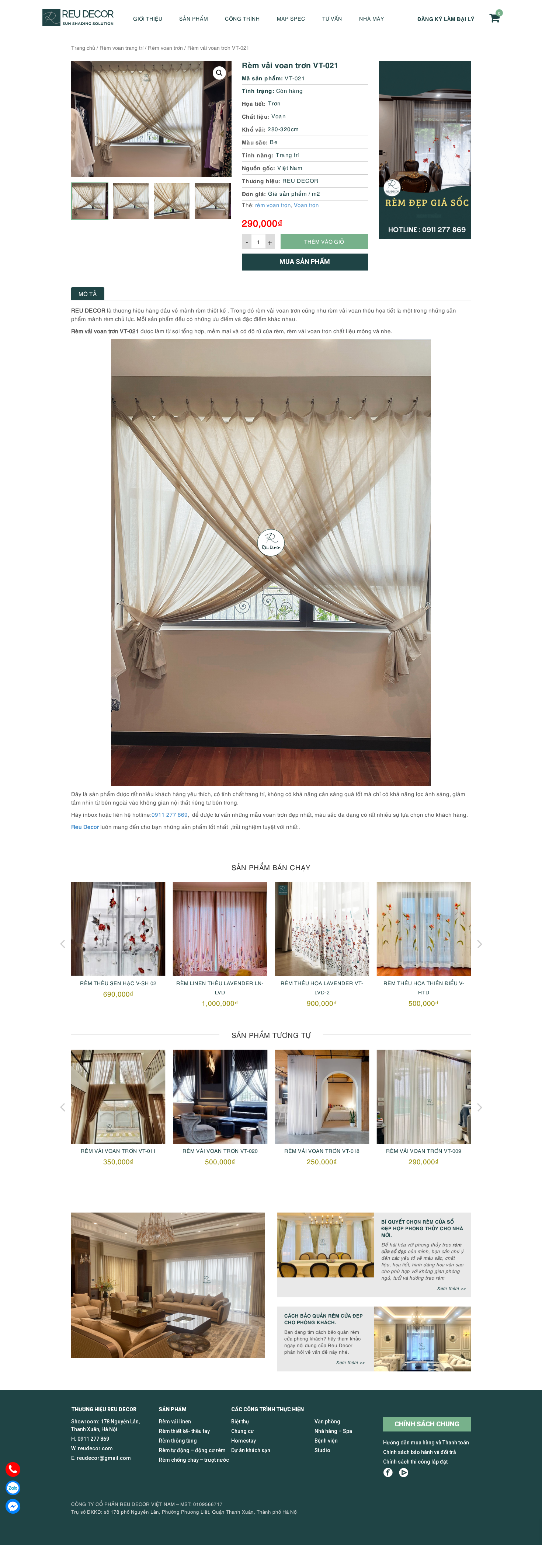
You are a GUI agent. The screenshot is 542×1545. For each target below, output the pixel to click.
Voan (278, 115)
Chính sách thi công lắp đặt (415, 1462)
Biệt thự (240, 1421)
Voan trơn (306, 204)
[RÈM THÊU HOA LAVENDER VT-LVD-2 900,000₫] (220, 929)
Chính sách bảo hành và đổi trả (419, 1452)
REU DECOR (300, 180)
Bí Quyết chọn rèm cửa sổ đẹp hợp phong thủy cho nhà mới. (422, 1228)
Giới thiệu (147, 18)
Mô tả (88, 293)
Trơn (274, 103)
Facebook (388, 1473)
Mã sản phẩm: (262, 77)
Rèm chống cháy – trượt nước (194, 1460)
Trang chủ (83, 47)
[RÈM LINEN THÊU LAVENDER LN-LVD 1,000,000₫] (118, 929)
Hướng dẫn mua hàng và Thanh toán (426, 1442)
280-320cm (283, 128)
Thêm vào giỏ (324, 241)
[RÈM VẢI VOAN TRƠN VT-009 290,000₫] (322, 1097)
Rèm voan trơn (165, 47)
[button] (219, 73)
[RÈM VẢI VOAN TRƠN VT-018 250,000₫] (220, 1097)
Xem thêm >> (451, 1288)
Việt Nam (289, 167)
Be (274, 141)
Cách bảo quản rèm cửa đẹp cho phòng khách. (323, 1318)
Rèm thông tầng (178, 1441)
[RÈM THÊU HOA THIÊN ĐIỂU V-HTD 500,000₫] (322, 929)
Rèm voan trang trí (121, 47)
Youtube (404, 1473)
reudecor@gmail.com (104, 1458)
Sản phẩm (193, 18)
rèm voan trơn (273, 204)
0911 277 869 (170, 814)
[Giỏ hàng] (494, 18)
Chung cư (242, 1431)
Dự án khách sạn (250, 1450)
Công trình (242, 18)
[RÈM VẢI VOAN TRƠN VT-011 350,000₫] (423, 1097)
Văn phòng (327, 1421)
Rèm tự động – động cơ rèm (192, 1450)
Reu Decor (85, 826)
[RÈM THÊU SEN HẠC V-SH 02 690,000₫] (423, 929)
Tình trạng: (258, 90)
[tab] (87, 293)
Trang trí (287, 154)
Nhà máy (371, 18)
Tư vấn (332, 18)
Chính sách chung (427, 1424)
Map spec (291, 18)
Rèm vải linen (175, 1421)
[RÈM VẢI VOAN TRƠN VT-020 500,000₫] (118, 1097)
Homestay (243, 1441)
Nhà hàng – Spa (333, 1431)
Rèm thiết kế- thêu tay (184, 1431)
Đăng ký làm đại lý (446, 18)
